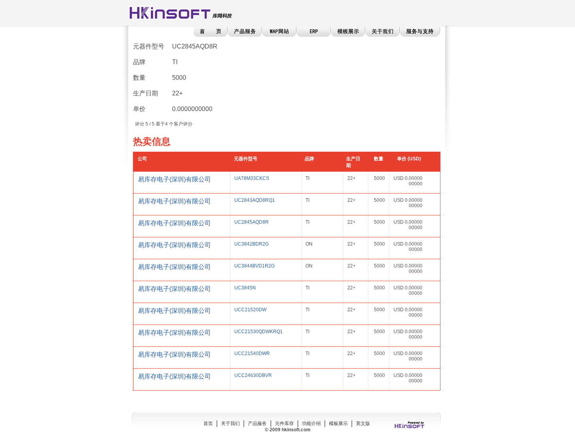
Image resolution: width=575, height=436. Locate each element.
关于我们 (230, 423)
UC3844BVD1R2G (254, 266)
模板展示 (338, 423)
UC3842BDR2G (251, 244)
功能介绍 (311, 423)
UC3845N (245, 288)
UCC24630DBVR (253, 375)
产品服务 (257, 423)
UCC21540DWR (252, 353)
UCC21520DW (250, 309)
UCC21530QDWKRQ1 (258, 331)
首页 (208, 423)
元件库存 (284, 423)
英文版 (363, 423)
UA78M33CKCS (251, 178)
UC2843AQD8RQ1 (254, 200)
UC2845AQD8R (251, 222)
